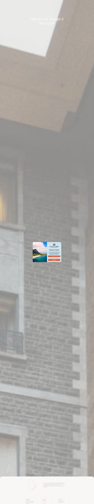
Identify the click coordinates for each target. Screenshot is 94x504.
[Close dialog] (60, 242)
